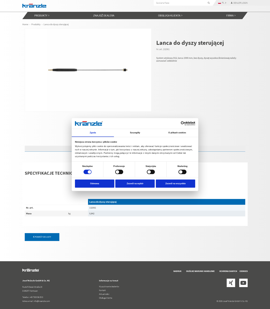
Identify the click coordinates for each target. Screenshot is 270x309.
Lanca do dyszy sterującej (103, 201)
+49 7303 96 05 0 (36, 297)
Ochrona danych (228, 271)
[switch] (119, 172)
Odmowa (94, 183)
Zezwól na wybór (135, 183)
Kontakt (102, 290)
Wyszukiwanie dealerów (109, 286)
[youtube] (243, 283)
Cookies (243, 271)
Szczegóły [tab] (135, 133)
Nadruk (177, 271)
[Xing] (231, 283)
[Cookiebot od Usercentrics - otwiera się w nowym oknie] (183, 123)
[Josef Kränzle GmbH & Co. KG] (34, 5)
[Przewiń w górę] (260, 295)
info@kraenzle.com (42, 301)
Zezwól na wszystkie (175, 183)
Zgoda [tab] (93, 133)
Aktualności (104, 294)
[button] (222, 2)
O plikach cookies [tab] (177, 133)
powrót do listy (42, 237)
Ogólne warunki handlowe (200, 271)
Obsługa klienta (105, 297)
